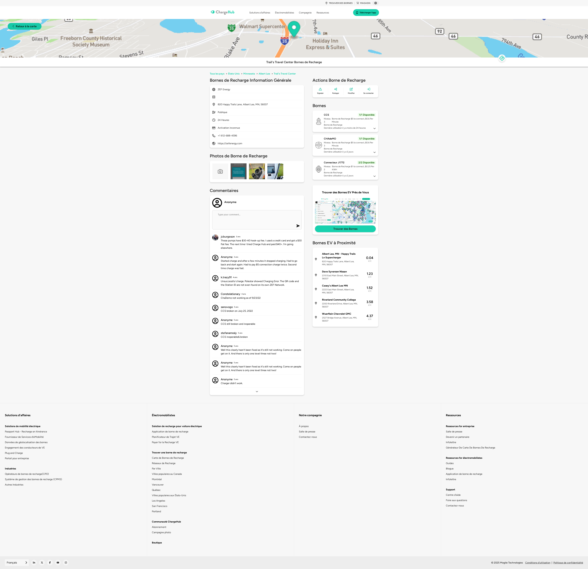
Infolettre (451, 442)
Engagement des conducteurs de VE (25, 447)
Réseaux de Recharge (163, 463)
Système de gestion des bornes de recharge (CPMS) (33, 479)
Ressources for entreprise (460, 426)
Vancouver (158, 484)
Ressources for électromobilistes (464, 457)
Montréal (157, 479)
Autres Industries (14, 484)
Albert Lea (264, 73)
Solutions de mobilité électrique (22, 426)
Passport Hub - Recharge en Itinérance (26, 431)
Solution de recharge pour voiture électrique (177, 426)
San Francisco (159, 506)
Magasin (365, 3)
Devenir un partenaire (457, 436)
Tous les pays (217, 73)
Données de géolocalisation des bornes (26, 442)
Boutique (157, 542)
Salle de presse (307, 431)
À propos (304, 426)
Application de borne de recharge (170, 431)
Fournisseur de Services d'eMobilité (24, 436)
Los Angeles (158, 500)
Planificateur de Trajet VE (165, 436)
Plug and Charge (14, 453)
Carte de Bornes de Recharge (168, 457)
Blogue (450, 468)
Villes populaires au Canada (167, 473)
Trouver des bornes (341, 3)
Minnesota (249, 73)
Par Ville (156, 468)
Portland (156, 511)
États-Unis (233, 73)
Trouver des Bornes (345, 229)
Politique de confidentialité (568, 562)
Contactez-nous (308, 436)
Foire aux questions (456, 500)
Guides (450, 463)
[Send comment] (298, 225)
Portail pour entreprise (17, 458)
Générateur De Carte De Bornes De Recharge (470, 447)
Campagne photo (161, 532)
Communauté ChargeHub (166, 521)
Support (450, 489)
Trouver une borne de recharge (169, 452)
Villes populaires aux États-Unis (169, 495)
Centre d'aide (453, 494)
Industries (10, 468)
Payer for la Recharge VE (165, 442)
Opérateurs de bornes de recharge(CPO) (27, 473)
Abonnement (159, 527)
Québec (156, 490)
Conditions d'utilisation (537, 562)
